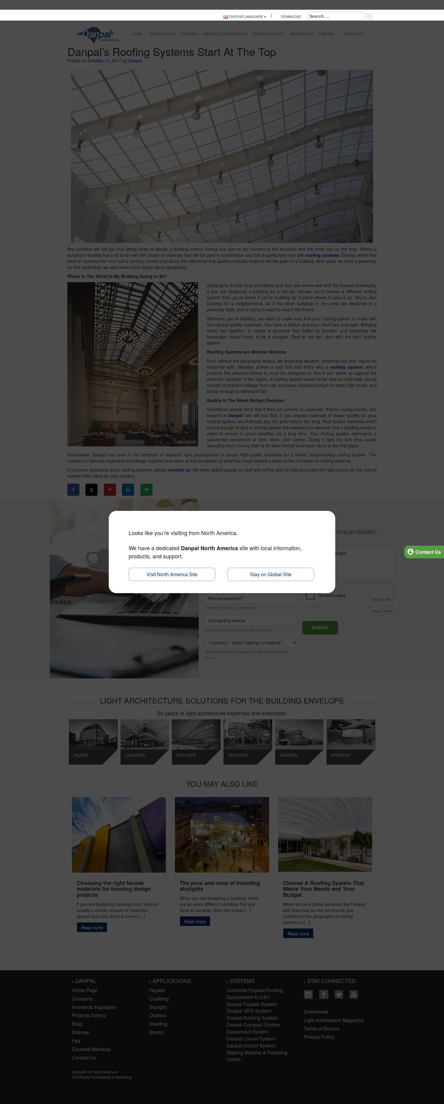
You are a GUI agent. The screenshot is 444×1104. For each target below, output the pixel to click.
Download (290, 16)
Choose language (245, 16)
